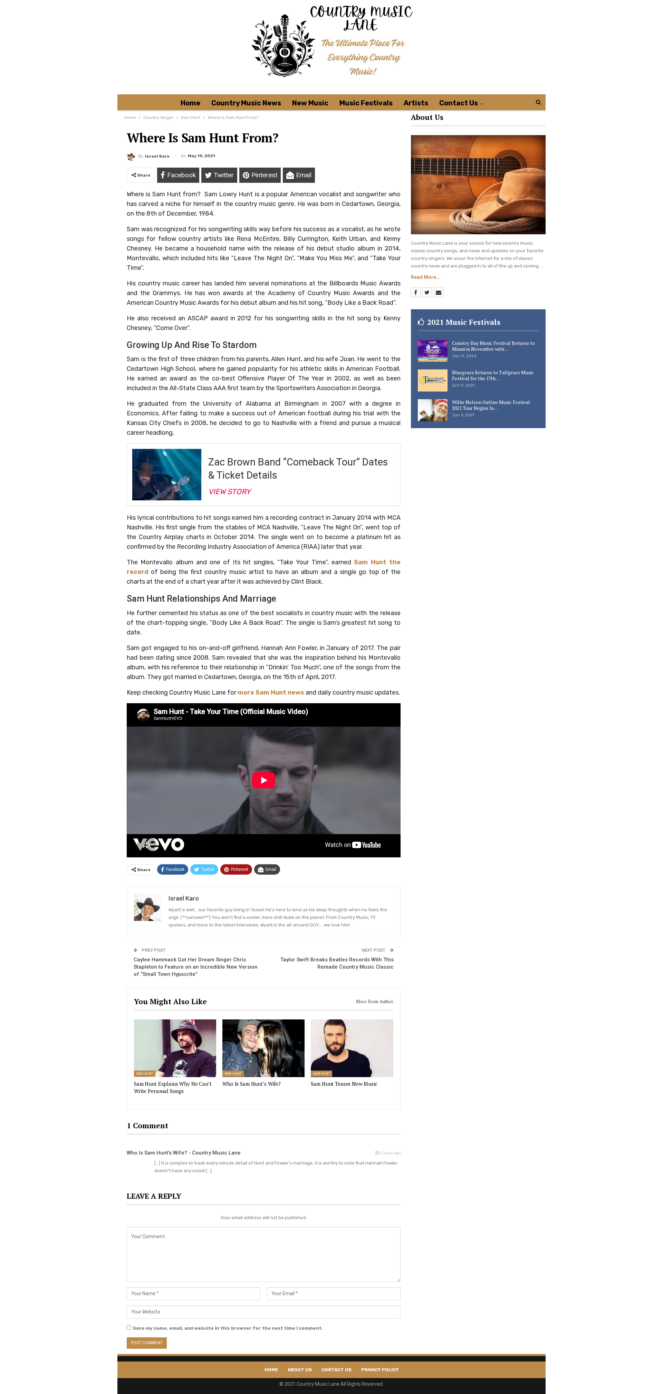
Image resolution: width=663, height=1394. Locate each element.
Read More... (425, 277)
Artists (416, 103)
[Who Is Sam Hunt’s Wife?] (263, 1048)
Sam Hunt (144, 1074)
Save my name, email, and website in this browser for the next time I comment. (228, 1328)
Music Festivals (366, 103)
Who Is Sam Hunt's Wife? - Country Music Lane (184, 1153)
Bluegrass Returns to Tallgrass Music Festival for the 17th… (493, 375)
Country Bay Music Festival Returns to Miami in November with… (493, 346)
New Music (310, 103)
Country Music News (246, 103)
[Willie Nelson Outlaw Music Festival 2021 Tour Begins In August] (433, 410)
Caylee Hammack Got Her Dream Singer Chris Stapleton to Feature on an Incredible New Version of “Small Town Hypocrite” (196, 967)
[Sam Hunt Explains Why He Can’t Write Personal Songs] (175, 1048)
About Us (300, 1369)
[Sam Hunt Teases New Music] (352, 1048)
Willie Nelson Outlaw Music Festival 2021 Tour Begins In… (491, 405)
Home (190, 103)
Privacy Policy (380, 1369)
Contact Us (458, 103)
